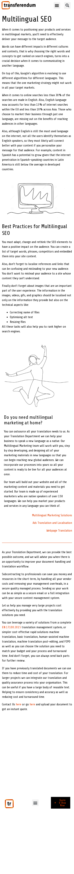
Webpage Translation (59, 530)
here (18, 704)
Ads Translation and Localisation (52, 523)
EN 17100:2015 (11, 627)
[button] (57, 5)
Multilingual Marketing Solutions (52, 515)
